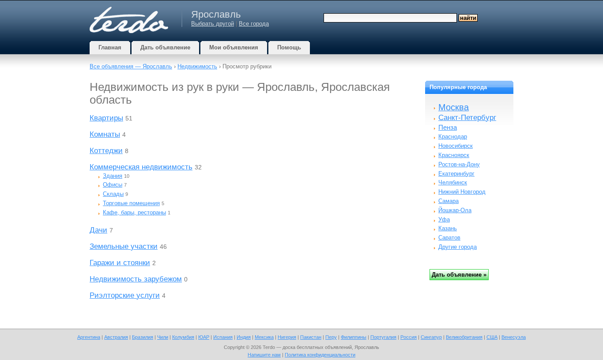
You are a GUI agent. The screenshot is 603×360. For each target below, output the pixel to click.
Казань (447, 228)
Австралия (116, 337)
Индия (244, 337)
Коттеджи (106, 150)
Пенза (447, 127)
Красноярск (453, 155)
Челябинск (452, 182)
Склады (113, 194)
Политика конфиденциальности (320, 354)
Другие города (457, 247)
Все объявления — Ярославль (131, 66)
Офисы (112, 184)
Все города (254, 23)
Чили (162, 337)
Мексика (264, 337)
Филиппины (353, 337)
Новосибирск (455, 145)
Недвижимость (197, 66)
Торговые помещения (131, 203)
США (491, 337)
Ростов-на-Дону (459, 164)
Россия (408, 337)
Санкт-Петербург (467, 117)
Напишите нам (264, 354)
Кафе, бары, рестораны (134, 212)
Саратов (449, 237)
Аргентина (88, 337)
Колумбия (183, 337)
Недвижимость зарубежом (136, 279)
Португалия (383, 337)
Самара (448, 201)
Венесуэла (513, 337)
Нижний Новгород (462, 191)
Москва (453, 107)
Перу (331, 337)
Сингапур (431, 337)
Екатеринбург (456, 173)
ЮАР (203, 337)
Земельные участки (124, 246)
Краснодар (452, 136)
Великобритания (464, 337)
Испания (223, 337)
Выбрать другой (212, 23)
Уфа (444, 219)
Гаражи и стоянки (120, 263)
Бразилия (142, 337)
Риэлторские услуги (125, 295)
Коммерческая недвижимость (141, 167)
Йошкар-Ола (454, 210)
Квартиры (106, 118)
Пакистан (310, 337)
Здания (112, 175)
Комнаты (105, 134)
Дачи (98, 230)
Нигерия (287, 337)
